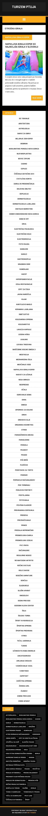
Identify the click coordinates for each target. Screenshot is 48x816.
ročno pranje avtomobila (16, 784)
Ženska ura (24, 686)
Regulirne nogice (24, 555)
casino (37, 719)
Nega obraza (24, 380)
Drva (24, 224)
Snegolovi (24, 595)
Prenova (24, 515)
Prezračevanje (24, 520)
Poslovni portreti (24, 490)
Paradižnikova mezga (24, 435)
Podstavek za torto (24, 470)
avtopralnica (11, 715)
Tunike (24, 646)
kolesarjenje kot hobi (28, 746)
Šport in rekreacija (24, 620)
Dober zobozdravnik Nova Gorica (24, 214)
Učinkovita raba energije (24, 651)
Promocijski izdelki (24, 540)
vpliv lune (28, 796)
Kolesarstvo (24, 324)
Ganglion (24, 249)
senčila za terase (13, 788)
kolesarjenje (11, 746)
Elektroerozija (24, 239)
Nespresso (24, 385)
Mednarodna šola (24, 359)
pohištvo (36, 769)
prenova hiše (33, 780)
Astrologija (24, 128)
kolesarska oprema (13, 750)
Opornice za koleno (24, 410)
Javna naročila (24, 294)
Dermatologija (24, 199)
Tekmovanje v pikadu (31, 792)
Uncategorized (24, 656)
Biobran (24, 143)
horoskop (36, 734)
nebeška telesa (29, 761)
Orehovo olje (24, 420)
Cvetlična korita (24, 179)
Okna (24, 400)
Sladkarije (24, 585)
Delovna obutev (24, 189)
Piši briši (24, 460)
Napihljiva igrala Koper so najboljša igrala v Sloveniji (21, 45)
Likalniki (24, 339)
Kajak (24, 299)
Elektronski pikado (13, 730)
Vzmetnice (24, 671)
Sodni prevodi (24, 600)
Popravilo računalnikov (24, 480)
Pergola (24, 445)
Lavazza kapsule (24, 329)
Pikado (24, 455)
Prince (24, 525)
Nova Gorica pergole (14, 769)
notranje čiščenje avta (15, 765)
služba (25, 788)
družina (32, 727)
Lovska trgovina (24, 344)
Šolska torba (24, 616)
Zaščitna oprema (24, 681)
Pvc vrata (24, 545)
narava (31, 757)
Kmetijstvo (24, 314)
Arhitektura (24, 123)
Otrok (24, 430)
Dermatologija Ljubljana (24, 204)
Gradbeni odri (24, 264)
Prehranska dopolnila (24, 510)
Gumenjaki (24, 269)
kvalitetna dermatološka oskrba (19, 753)
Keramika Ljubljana (24, 309)
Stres (24, 636)
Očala (24, 389)
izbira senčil (11, 738)
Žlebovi (24, 691)
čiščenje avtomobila (14, 800)
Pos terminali (24, 485)
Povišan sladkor (24, 505)
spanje (33, 788)
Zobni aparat (24, 701)
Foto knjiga (24, 244)
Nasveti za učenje (24, 374)
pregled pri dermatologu (15, 780)
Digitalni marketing (24, 209)
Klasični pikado (28, 742)
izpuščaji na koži (12, 742)
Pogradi (24, 475)
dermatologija (20, 723)
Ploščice (24, 465)
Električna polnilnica (24, 229)
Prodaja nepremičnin (24, 530)
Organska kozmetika (24, 425)
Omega (24, 405)
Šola (24, 611)
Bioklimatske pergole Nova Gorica (24, 149)
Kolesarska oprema (24, 319)
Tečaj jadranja (24, 641)
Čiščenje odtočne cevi (24, 174)
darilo (8, 723)
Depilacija (24, 194)
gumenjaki (28, 730)
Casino (24, 164)
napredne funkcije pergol (16, 757)
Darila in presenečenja (24, 184)
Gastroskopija (24, 259)
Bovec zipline (24, 159)
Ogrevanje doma (24, 395)
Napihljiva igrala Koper (24, 369)
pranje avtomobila (13, 773)
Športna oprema (24, 626)
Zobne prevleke (24, 696)
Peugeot (24, 450)
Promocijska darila (24, 535)
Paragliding (24, 440)
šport (27, 800)
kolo (26, 750)
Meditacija (24, 354)
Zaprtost (24, 676)
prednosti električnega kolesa (18, 777)
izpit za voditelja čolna (28, 738)
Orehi (24, 415)
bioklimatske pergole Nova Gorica (19, 719)
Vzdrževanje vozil (24, 666)
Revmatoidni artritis (24, 560)
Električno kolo (24, 234)
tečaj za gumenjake (14, 796)
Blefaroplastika (24, 154)
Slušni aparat (24, 590)
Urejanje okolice (24, 661)
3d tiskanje (24, 118)
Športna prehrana (24, 631)
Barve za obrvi (24, 133)
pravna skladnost (30, 773)
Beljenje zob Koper (24, 138)
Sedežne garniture (24, 575)
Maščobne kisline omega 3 (24, 349)
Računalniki (24, 550)
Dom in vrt (24, 219)
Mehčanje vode (24, 364)
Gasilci (24, 254)
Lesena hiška (24, 334)
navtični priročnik (13, 761)
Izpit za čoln (24, 289)
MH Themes (31, 813)
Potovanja (24, 500)
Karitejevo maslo (24, 304)
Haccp (24, 274)
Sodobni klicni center (24, 605)
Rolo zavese (24, 570)
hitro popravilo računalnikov (18, 734)
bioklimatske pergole (27, 715)
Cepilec (24, 169)
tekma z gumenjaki (13, 792)
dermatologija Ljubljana (16, 727)
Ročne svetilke (24, 565)
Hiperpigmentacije (24, 279)
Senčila (24, 580)
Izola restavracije (24, 284)
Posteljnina (24, 495)
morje (37, 753)
